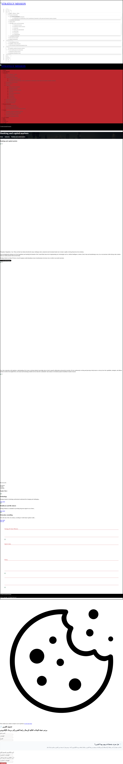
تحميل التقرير (3, 763)
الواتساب (2, 736)
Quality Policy (7, 563)
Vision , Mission (7, 547)
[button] (1, 126)
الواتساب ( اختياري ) (4, 755)
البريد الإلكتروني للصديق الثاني (7, 757)
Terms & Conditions (8, 564)
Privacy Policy (7, 566)
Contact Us (6, 554)
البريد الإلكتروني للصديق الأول (7, 752)
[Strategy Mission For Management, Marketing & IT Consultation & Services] (13, 3)
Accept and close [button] (28, 723)
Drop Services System (8, 553)
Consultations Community (9, 551)
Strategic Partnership (8, 549)
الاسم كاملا (2, 733)
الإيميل (1, 738)
